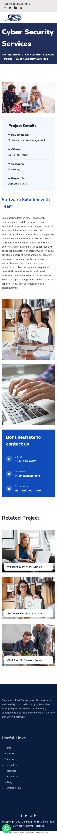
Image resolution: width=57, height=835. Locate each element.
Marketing (14, 169)
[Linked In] (35, 815)
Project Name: (20, 135)
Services (9, 759)
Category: (17, 164)
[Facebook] (21, 815)
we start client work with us (24, 567)
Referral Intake (13, 788)
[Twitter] (26, 815)
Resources (10, 770)
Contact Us (11, 765)
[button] (6, 828)
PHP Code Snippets (16, 833)
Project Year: (19, 178)
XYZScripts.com (42, 833)
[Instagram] (31, 815)
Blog (9, 782)
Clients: (16, 149)
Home (8, 748)
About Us (10, 753)
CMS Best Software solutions (25, 660)
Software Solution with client (25, 613)
